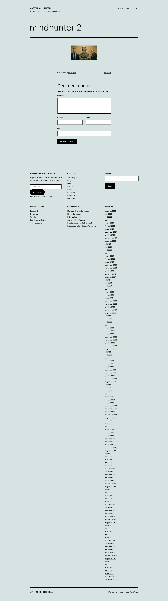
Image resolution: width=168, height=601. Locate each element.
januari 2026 (109, 229)
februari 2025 (110, 259)
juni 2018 (108, 493)
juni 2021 (108, 388)
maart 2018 (109, 502)
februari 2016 (110, 577)
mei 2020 (108, 424)
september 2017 (111, 520)
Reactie (60, 96)
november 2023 (111, 304)
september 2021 (111, 379)
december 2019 (110, 439)
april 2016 (108, 571)
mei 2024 (108, 286)
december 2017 (110, 511)
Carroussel (34, 211)
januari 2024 (109, 298)
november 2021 (111, 373)
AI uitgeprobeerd (36, 223)
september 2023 (111, 310)
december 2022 (111, 337)
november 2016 (111, 550)
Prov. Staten (71, 199)
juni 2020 (108, 421)
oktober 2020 (110, 412)
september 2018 (111, 484)
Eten (69, 184)
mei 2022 (108, 355)
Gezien (69, 190)
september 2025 (111, 238)
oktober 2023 (110, 307)
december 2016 (110, 547)
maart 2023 (109, 328)
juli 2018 (108, 490)
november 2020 (111, 409)
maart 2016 (109, 574)
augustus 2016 (110, 559)
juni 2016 (108, 565)
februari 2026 (110, 226)
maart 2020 (109, 430)
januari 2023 (109, 334)
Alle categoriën (72, 178)
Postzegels (71, 196)
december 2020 (111, 406)
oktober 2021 (110, 376)
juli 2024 (108, 280)
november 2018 (111, 478)
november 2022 (111, 340)
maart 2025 (109, 256)
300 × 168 (107, 73)
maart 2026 (109, 223)
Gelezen (70, 187)
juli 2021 (108, 385)
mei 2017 (108, 532)
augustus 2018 (110, 487)
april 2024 (109, 289)
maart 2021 (109, 397)
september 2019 (111, 448)
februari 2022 (110, 364)
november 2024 (111, 268)
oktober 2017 (110, 517)
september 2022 (111, 346)
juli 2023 (108, 316)
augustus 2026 (110, 211)
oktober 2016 (110, 553)
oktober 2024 (110, 271)
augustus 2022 (110, 349)
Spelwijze (77, 217)
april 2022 (108, 358)
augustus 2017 (110, 523)
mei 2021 (108, 391)
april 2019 (108, 463)
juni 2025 (108, 247)
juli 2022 (108, 352)
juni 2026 (108, 214)
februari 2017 (110, 541)
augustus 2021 (110, 382)
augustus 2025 (110, 241)
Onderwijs (71, 193)
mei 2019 (108, 460)
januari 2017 (109, 544)
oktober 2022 (110, 343)
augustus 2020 (110, 418)
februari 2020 (110, 433)
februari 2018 (110, 505)
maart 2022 (109, 361)
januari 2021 (109, 403)
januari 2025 (109, 262)
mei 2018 (108, 496)
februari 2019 (110, 469)
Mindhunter (72, 73)
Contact (135, 8)
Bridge (69, 181)
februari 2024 (110, 295)
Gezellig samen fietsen (38, 220)
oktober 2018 (110, 481)
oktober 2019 (110, 445)
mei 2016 (108, 568)
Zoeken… (108, 174)
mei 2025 (108, 250)
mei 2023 (108, 322)
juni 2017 (108, 529)
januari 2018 (109, 508)
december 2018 (110, 475)
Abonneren (37, 192)
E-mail (89, 117)
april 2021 (108, 394)
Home (120, 8)
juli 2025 (108, 244)
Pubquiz (33, 217)
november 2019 (111, 442)
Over (127, 8)
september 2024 (111, 274)
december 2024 (111, 265)
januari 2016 (109, 580)
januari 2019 (109, 472)
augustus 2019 (110, 451)
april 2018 (108, 499)
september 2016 (111, 556)
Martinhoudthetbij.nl (43, 8)
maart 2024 (109, 292)
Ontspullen (34, 214)
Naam (60, 117)
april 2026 (108, 220)
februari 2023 (110, 331)
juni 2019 (108, 457)
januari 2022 (109, 367)
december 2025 (111, 232)
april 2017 (108, 535)
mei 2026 (108, 217)
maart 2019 (109, 466)
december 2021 (110, 370)
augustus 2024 (110, 277)
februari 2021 (110, 400)
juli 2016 (108, 562)
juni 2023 (108, 319)
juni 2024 (108, 283)
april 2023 (108, 325)
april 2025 (108, 253)
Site (58, 129)
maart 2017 (109, 538)
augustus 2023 (110, 313)
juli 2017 (108, 526)
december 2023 (111, 301)
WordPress (134, 592)
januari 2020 (109, 436)
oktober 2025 (110, 235)
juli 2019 (108, 454)
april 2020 (108, 427)
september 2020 (111, 415)
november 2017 (110, 514)
